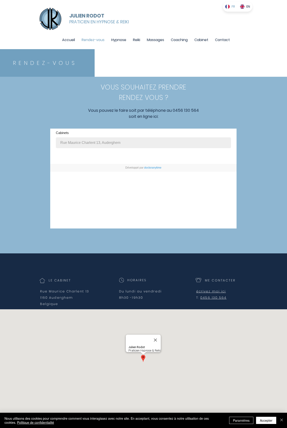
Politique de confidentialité (35, 422)
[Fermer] (281, 420)
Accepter (266, 420)
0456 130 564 (213, 297)
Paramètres (241, 420)
